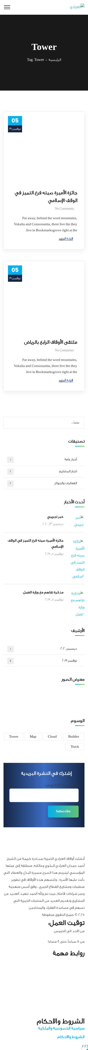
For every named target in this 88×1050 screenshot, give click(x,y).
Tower (13, 737)
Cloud (52, 737)
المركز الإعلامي (75, 991)
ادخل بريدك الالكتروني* (61, 785)
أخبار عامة (43, 459)
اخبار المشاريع (43, 471)
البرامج (80, 976)
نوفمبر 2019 (43, 660)
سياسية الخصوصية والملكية (61, 1028)
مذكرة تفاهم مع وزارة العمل (43, 592)
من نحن (79, 969)
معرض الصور (76, 1006)
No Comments (64, 208)
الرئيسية (55, 60)
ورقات (80, 998)
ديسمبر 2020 (43, 649)
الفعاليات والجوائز (43, 483)
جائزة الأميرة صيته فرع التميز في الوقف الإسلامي (46, 196)
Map (33, 737)
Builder (73, 737)
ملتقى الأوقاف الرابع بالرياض (50, 342)
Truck (75, 747)
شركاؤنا (79, 984)
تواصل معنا (76, 1013)
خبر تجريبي (55, 517)
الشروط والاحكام (70, 1037)
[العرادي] (77, 8)
